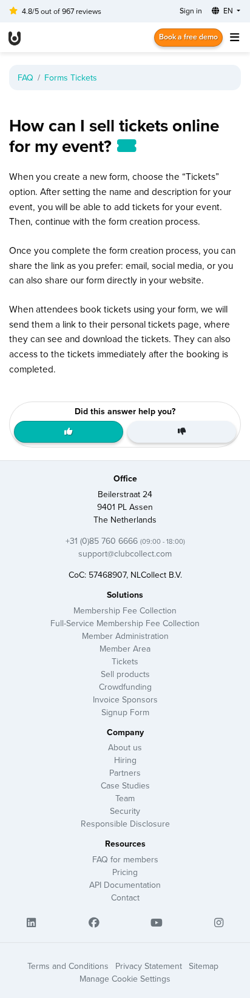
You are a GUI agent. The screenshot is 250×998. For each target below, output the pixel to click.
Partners (125, 773)
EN (228, 10)
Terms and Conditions (68, 966)
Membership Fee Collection (125, 610)
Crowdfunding (125, 687)
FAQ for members (125, 859)
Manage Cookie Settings (125, 979)
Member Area (125, 649)
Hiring (125, 760)
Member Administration (125, 636)
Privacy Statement (148, 966)
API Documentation (125, 885)
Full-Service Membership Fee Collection (125, 623)
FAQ (25, 77)
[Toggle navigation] (234, 37)
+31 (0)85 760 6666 (125, 541)
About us (125, 747)
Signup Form (125, 712)
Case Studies (125, 785)
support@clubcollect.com (125, 553)
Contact (125, 897)
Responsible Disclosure (125, 824)
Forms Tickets (70, 77)
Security (125, 811)
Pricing (125, 872)
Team (125, 798)
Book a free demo (188, 36)
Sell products (125, 674)
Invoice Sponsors (125, 699)
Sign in (191, 10)
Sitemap (203, 966)
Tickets (125, 661)
